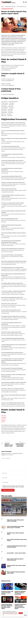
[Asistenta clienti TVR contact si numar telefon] (3, 566)
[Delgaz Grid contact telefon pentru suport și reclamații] (3, 520)
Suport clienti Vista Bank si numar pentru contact (17, 540)
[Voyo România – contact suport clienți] (3, 553)
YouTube (3, 418)
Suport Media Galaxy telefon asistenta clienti (12, 513)
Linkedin (3, 420)
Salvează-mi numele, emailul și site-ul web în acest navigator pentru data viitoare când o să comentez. (13, 486)
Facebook (3, 415)
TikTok (3, 422)
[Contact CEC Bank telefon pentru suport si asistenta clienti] (3, 546)
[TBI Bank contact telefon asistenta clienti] (3, 533)
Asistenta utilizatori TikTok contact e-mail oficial (20, 593)
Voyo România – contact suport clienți (16, 553)
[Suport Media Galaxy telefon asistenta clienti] (14, 506)
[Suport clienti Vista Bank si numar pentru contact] (3, 540)
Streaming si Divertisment (10, 6)
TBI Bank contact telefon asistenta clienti (15, 533)
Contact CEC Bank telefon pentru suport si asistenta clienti (16, 546)
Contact (25, 615)
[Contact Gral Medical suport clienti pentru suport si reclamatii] (3, 527)
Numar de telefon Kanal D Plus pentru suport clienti (16, 572)
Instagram (3, 417)
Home (2, 6)
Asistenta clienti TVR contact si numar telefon (16, 566)
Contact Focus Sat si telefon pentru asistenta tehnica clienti (20, 606)
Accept (20, 613)
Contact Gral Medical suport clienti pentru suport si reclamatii (15, 527)
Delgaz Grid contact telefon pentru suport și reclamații (15, 520)
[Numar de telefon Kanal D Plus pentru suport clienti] (3, 572)
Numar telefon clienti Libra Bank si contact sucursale (15, 559)
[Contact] (8, 2)
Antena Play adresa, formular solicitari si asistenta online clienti (6, 606)
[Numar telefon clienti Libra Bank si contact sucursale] (3, 559)
